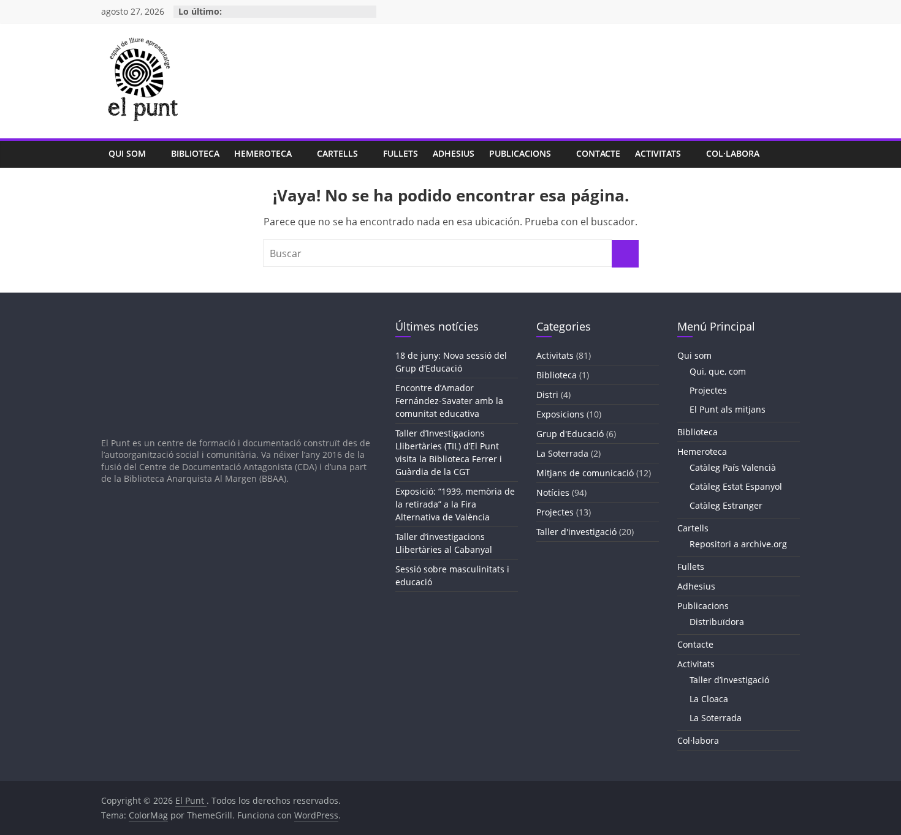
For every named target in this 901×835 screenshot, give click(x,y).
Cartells (337, 153)
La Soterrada (562, 453)
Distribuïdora (717, 621)
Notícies (552, 492)
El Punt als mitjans (728, 409)
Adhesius (453, 153)
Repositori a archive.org (738, 544)
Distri (547, 394)
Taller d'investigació (576, 531)
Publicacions (520, 153)
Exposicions (560, 414)
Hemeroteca (263, 153)
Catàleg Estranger (726, 505)
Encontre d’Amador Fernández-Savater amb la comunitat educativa (449, 400)
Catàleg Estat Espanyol (736, 486)
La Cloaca (709, 699)
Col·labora (732, 153)
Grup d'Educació (570, 434)
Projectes (555, 512)
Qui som (127, 153)
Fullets (400, 153)
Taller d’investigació (729, 680)
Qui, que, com (718, 371)
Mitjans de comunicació (585, 473)
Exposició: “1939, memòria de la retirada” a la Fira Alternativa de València (455, 504)
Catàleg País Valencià (733, 467)
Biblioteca (195, 153)
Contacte (598, 153)
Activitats (658, 153)
